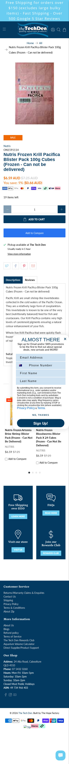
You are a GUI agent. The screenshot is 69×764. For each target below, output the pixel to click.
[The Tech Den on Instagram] (10, 695)
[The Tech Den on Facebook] (5, 695)
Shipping (8, 600)
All (40, 43)
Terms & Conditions (14, 607)
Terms (41, 408)
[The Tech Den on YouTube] (14, 695)
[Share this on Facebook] (15, 265)
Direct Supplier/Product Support (21, 647)
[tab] (13, 280)
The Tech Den (25, 713)
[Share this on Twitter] (7, 265)
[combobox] (22, 365)
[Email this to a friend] (33, 265)
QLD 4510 (9, 665)
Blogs (6, 629)
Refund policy (11, 632)
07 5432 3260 (20, 669)
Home (30, 43)
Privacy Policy (11, 604)
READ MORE (51, 513)
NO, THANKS (40, 415)
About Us (9, 625)
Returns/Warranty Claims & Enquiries (24, 592)
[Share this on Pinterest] (24, 265)
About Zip (9, 611)
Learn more (18, 516)
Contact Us (10, 596)
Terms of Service (12, 636)
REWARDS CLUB (51, 553)
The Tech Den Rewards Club (19, 640)
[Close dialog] (65, 339)
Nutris (7, 145)
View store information (19, 253)
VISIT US (18, 549)
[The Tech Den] (34, 29)
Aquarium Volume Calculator (19, 643)
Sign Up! (40, 423)
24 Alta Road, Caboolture (27, 661)
